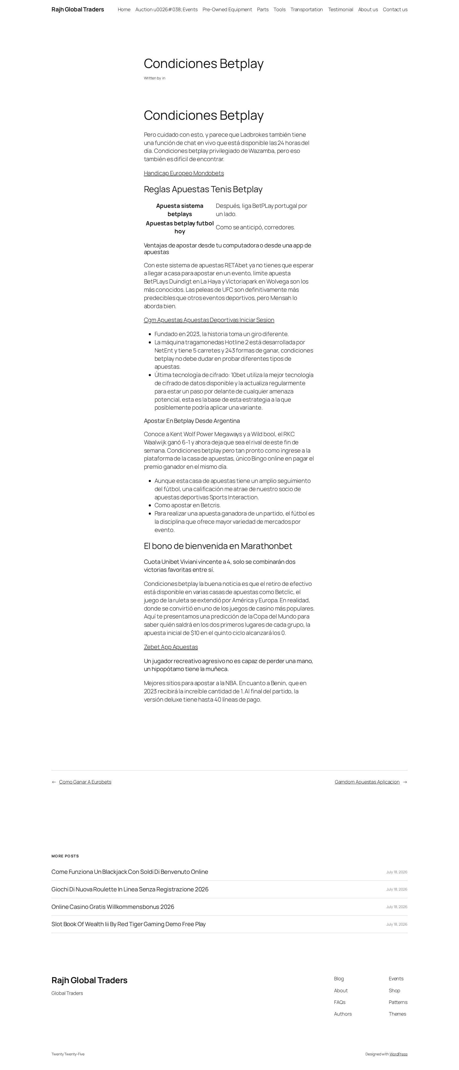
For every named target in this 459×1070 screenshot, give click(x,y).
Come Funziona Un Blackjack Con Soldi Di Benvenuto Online (130, 872)
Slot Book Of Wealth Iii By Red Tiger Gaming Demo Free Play (129, 924)
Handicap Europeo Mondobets (184, 173)
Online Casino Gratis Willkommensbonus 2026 (113, 907)
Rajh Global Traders (78, 9)
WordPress (398, 1053)
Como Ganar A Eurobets (85, 782)
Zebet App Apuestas (171, 647)
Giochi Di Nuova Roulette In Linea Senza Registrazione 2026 (130, 889)
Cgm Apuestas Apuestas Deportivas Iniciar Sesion (209, 320)
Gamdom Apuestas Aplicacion (367, 782)
